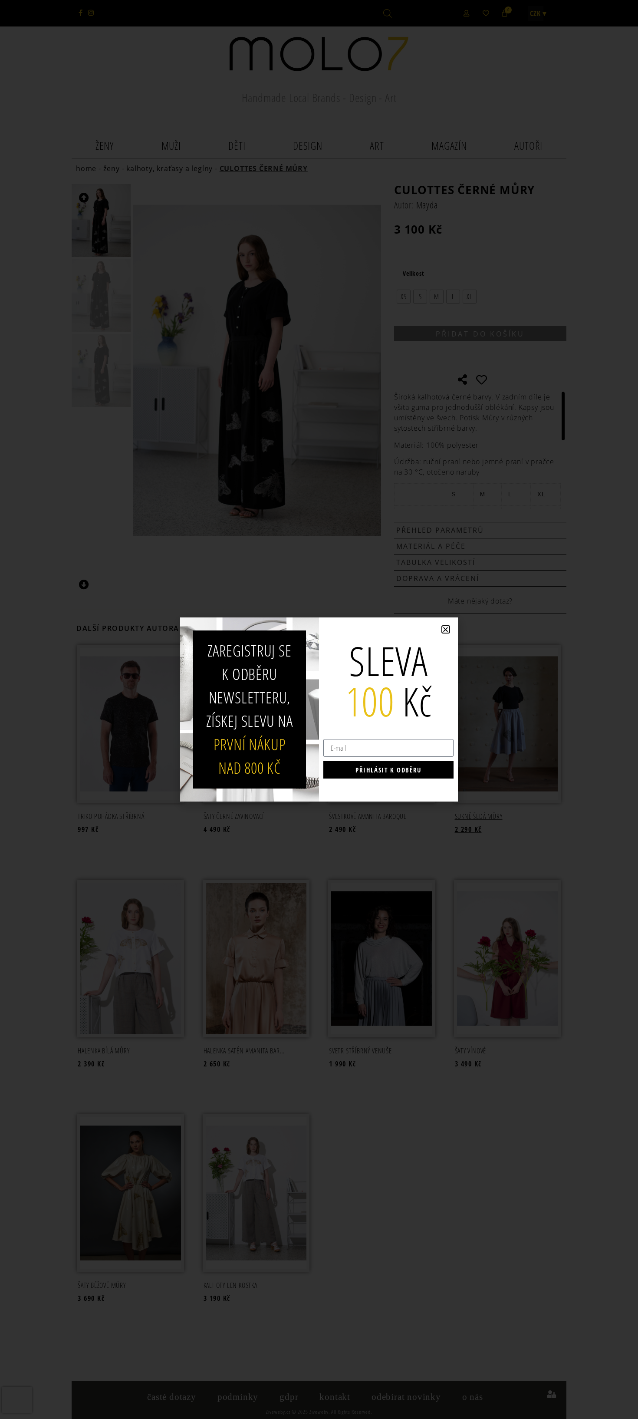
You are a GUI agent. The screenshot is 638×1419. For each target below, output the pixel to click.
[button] (445, 629)
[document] (319, 709)
